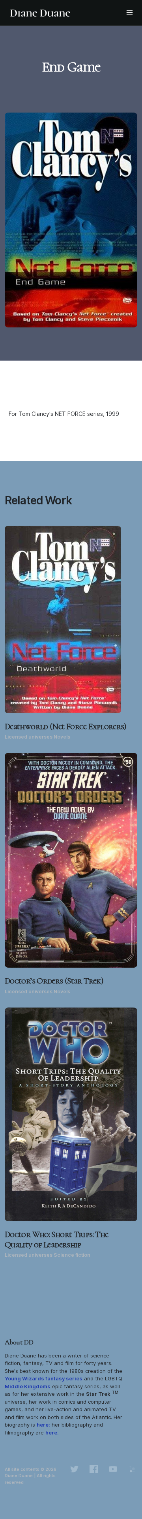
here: (43, 1424)
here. (52, 1432)
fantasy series (43, 1378)
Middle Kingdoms (27, 1386)
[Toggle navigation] (129, 12)
